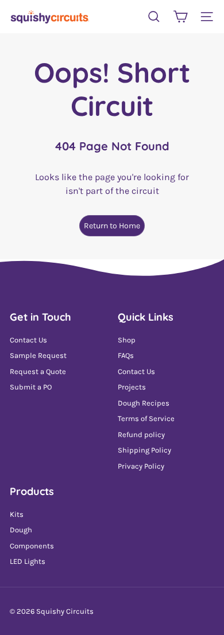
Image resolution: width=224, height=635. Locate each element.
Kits (17, 514)
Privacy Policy (141, 466)
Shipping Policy (144, 450)
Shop (127, 340)
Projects (132, 387)
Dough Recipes (143, 403)
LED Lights (27, 561)
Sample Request (38, 355)
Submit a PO (31, 387)
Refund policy (141, 434)
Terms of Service (146, 418)
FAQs (126, 355)
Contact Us (28, 340)
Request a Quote (38, 371)
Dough (21, 529)
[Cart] (180, 16)
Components (32, 545)
